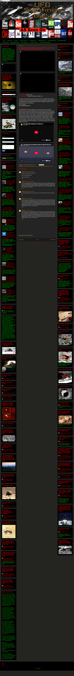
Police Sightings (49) (62, 40)
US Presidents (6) (33, 40)
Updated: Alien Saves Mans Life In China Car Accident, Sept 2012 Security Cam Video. (65, 168)
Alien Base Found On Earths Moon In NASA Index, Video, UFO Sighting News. (65, 204)
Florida (32, 166)
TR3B (45, 166)
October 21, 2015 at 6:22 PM (29, 171)
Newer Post (21, 239)
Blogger (39, 668)
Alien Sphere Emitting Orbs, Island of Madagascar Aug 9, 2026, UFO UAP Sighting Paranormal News (8, 250)
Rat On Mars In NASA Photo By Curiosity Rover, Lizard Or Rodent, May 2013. (65, 179)
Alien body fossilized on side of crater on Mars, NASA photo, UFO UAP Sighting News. (8, 292)
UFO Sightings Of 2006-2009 (45, 42)
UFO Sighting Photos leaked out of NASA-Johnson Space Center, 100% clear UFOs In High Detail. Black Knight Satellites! (65, 191)
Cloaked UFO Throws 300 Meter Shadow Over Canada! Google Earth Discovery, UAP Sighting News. (8, 265)
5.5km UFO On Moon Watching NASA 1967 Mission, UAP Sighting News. (8, 209)
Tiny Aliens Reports (33, 42)
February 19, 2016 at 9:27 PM (29, 191)
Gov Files (15, 40)
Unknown (23, 171)
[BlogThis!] (40, 164)
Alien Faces (9, 40)
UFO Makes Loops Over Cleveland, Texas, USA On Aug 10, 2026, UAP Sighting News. (8, 168)
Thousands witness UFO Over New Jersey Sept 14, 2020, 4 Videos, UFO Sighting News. (65, 115)
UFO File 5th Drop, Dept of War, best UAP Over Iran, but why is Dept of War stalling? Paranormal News (8, 279)
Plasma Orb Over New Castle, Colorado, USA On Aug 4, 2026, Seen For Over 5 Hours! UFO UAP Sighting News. (8, 235)
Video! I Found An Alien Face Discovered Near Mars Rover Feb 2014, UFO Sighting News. (65, 229)
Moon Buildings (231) (52, 40)
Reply (22, 178)
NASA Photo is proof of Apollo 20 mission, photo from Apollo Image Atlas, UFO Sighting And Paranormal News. (65, 155)
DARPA (27, 166)
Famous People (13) (23, 40)
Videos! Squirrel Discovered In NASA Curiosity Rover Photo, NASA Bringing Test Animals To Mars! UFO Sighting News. (65, 141)
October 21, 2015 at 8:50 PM (29, 181)
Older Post (53, 239)
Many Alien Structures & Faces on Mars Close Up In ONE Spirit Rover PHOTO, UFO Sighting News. (65, 217)
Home (4, 40)
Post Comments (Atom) (39, 243)
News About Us (6, 42)
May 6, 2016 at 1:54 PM (29, 198)
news (34, 166)
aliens (25, 166)
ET (29, 166)
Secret (36, 166)
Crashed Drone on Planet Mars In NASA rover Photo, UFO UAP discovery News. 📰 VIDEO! (8, 222)
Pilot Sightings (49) (41, 40)
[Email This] (39, 164)
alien (23, 166)
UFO (49, 166)
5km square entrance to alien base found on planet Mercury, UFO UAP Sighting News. (8, 196)
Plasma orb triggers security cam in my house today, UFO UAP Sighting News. (8, 183)
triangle (47, 166)
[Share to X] (41, 164)
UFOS (52, 166)
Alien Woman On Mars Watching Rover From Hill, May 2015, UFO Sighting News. (64, 127)
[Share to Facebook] (42, 164)
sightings (42, 166)
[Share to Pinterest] (43, 164)
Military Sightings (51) (15, 42)
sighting (39, 166)
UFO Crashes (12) (24, 42)
